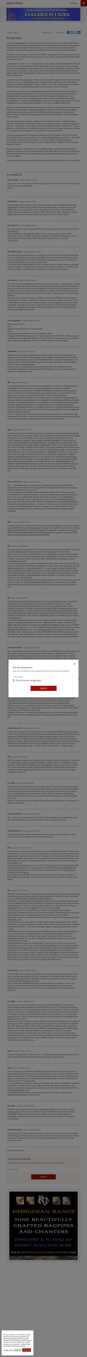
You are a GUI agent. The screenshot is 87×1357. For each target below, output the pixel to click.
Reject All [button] (17, 1350)
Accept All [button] (27, 1350)
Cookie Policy (8, 1350)
